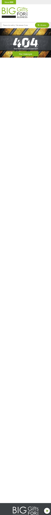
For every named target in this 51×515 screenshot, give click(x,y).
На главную (25, 53)
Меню (7, 2)
